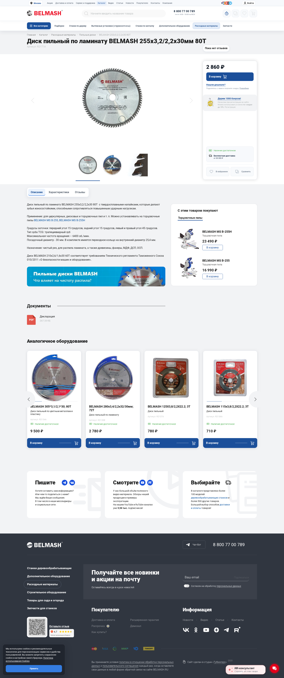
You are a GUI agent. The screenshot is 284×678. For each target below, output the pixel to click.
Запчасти (227, 26)
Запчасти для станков (42, 608)
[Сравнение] (235, 13)
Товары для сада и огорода (45, 600)
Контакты (155, 3)
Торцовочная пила (212, 235)
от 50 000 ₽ (218, 158)
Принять (34, 668)
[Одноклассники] (195, 630)
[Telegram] (65, 483)
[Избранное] (244, 13)
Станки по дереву (77, 26)
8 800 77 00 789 (184, 11)
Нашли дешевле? (215, 84)
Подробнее (244, 88)
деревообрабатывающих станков (209, 497)
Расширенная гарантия (144, 620)
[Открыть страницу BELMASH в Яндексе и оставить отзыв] (37, 627)
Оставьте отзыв (59, 626)
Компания (167, 3)
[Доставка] (228, 483)
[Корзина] (253, 13)
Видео (111, 3)
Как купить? (99, 632)
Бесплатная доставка (224, 156)
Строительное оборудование (46, 592)
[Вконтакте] (186, 630)
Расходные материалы (206, 26)
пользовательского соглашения (120, 665)
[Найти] (86, 13)
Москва (37, 3)
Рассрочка (98, 626)
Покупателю (142, 3)
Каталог (102, 3)
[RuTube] (150, 483)
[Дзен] (216, 630)
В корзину (212, 247)
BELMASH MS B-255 (46, 220)
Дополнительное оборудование (174, 26)
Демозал (135, 626)
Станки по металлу (145, 26)
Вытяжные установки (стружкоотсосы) (110, 26)
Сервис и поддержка (85, 3)
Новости (130, 3)
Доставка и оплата (64, 3)
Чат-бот (196, 544)
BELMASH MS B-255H (72, 220)
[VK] (72, 483)
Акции (50, 3)
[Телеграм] (230, 3)
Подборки (59, 26)
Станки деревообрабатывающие (49, 568)
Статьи (119, 3)
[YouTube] (142, 483)
